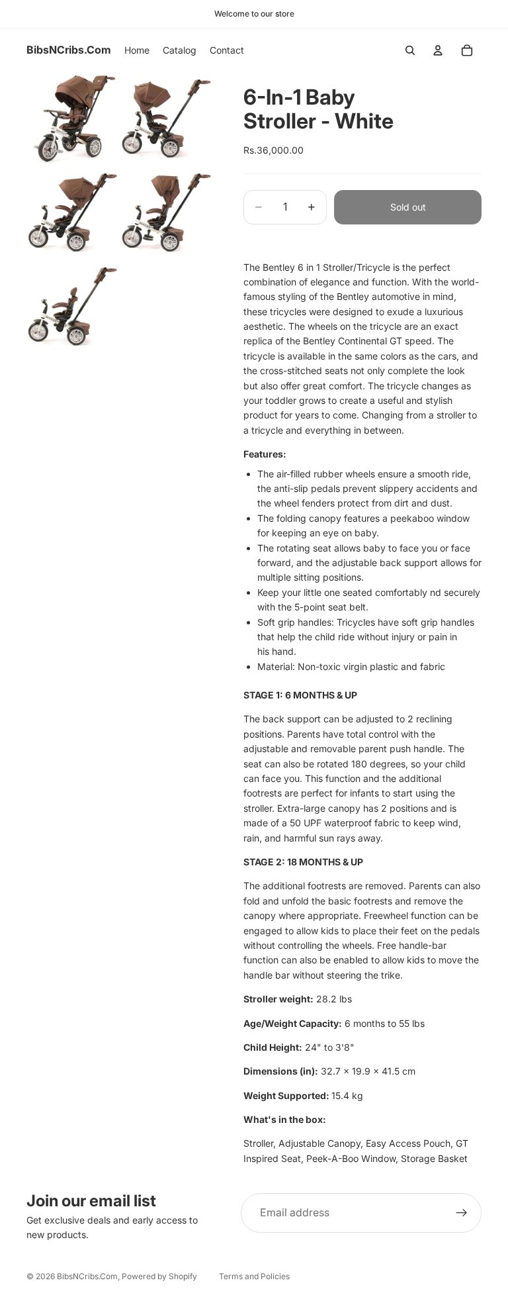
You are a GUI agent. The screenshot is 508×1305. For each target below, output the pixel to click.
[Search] (410, 50)
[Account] (437, 50)
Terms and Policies (254, 1276)
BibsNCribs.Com (87, 1276)
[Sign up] (462, 1213)
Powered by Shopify (159, 1276)
